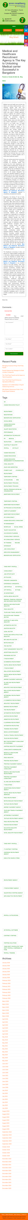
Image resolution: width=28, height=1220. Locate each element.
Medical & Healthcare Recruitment (11, 753)
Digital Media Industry (11, 596)
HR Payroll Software (11, 930)
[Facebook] (26, 27)
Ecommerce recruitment (12, 662)
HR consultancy (9, 517)
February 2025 (6, 995)
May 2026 (5, 1060)
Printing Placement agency (13, 764)
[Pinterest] (26, 41)
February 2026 (6, 998)
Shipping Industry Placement (13, 746)
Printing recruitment (11, 760)
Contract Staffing (10, 935)
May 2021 (5, 1046)
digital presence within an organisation (12, 490)
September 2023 (7, 1141)
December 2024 (6, 1185)
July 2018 (5, 1090)
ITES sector (8, 646)
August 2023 (5, 1123)
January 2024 (6, 971)
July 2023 (5, 1102)
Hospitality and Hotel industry (11, 621)
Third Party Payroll (10, 843)
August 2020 (5, 1117)
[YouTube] (26, 34)
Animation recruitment (11, 719)
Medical (11, 438)
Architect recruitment (11, 703)
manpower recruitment (12, 514)
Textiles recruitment (11, 804)
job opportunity (9, 574)
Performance (8, 432)
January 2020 (6, 965)
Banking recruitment (11, 706)
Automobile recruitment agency (12, 696)
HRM (17, 480)
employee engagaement (12, 552)
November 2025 (6, 1170)
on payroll (18, 587)
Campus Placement (10, 511)
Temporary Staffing (10, 501)
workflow (7, 527)
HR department (9, 593)
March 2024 (5, 1010)
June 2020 (5, 1072)
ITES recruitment (9, 710)
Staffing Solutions (10, 943)
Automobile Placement (11, 815)
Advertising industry (11, 652)
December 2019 (6, 1176)
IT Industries (8, 785)
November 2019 (6, 1161)
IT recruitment (9, 668)
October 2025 (6, 1155)
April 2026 (5, 1034)
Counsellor (20, 470)
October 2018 (6, 1147)
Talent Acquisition (10, 530)
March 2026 (5, 1016)
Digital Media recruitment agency (12, 675)
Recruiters (7, 442)
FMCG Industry (9, 757)
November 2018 (6, 1158)
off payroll (8, 590)
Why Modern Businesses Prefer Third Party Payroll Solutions (12, 390)
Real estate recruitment (12, 671)
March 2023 (5, 1007)
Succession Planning (11, 533)
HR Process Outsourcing (12, 508)
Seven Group (15, 1216)
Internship (7, 546)
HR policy (15, 448)
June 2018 (5, 1066)
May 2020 (5, 1043)
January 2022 (6, 968)
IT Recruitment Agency (11, 888)
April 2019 (5, 1019)
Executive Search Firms (12, 858)
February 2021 (6, 986)
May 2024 (5, 1054)
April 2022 (5, 1025)
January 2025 (6, 974)
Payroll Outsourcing (11, 915)
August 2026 (5, 1129)
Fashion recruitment (11, 824)
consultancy (8, 571)
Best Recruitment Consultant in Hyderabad (14, 742)
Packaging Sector (10, 655)
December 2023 (6, 1182)
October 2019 (6, 1149)
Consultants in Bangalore (12, 749)
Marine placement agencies (13, 679)
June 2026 (5, 1087)
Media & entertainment (11, 732)
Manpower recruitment (12, 504)
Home (3, 1214)
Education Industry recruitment (10, 828)
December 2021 (6, 1179)
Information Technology (12, 435)
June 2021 (5, 1075)
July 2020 (5, 1093)
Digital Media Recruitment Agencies (12, 793)
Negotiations (8, 414)
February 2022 (6, 989)
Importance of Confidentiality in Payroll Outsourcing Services (13, 385)
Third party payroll (10, 566)
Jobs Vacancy (17, 1214)
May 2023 (5, 1051)
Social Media (8, 421)
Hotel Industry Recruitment (13, 833)
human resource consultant (13, 520)
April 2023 (5, 1028)
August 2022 (5, 1120)
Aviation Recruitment (11, 716)
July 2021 (5, 1096)
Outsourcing (8, 480)
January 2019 (6, 962)
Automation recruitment (12, 713)
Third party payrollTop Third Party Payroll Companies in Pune (13, 948)
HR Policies (7, 577)
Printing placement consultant (10, 777)
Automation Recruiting (11, 725)
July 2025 (5, 1105)
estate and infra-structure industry (13, 635)
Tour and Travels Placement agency (13, 811)
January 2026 (6, 977)
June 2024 (5, 1081)
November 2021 (6, 1164)
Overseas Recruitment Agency (11, 853)
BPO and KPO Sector (10, 639)
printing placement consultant (10, 767)
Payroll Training (9, 953)
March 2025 (5, 1013)
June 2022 (5, 1078)
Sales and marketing (11, 467)
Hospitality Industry (11, 445)
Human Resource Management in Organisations (14, 460)
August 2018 (5, 1111)
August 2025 (5, 1126)
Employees (18, 442)
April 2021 (5, 1022)
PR (4, 438)
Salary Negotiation (10, 429)
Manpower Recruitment (12, 494)
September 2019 (7, 1135)
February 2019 (6, 980)
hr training (7, 542)
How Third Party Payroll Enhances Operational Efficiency (11, 380)
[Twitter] (26, 30)
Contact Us (23, 1214)
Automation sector (10, 625)
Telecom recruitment (11, 738)
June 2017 (5, 1063)
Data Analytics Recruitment (13, 896)
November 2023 (6, 1167)
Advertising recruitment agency (12, 788)
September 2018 (7, 1132)
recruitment (8, 473)
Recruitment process (11, 483)
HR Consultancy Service (12, 539)
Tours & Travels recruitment (13, 735)
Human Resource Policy (12, 405)
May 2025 (5, 1057)
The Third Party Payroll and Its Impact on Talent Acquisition (13, 376)
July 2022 (5, 1099)
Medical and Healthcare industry (12, 605)
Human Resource (9, 453)
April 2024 (5, 1031)
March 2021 (5, 1004)
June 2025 (5, 1084)
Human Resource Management (9, 425)
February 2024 (6, 992)
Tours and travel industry (13, 612)
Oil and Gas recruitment (12, 781)
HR (5, 402)
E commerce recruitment (12, 700)
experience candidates (11, 583)
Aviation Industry (9, 628)
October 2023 (6, 1152)
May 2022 (5, 1049)
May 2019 (5, 1040)
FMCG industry (9, 609)
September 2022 (7, 1138)
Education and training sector (11, 616)
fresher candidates (10, 580)
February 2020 (6, 983)
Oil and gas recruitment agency (12, 683)
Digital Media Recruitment (12, 665)
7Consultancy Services (11, 536)
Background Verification (12, 418)
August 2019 (5, 1114)
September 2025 (7, 1144)
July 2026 (5, 1108)
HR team (17, 590)
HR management (9, 523)
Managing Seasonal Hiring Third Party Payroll (12, 366)
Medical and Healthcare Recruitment (12, 772)
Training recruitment (11, 729)
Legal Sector (8, 631)
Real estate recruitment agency (12, 691)
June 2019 (5, 1069)
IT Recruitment (9, 658)
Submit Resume (9, 1214)
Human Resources (10, 456)
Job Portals (8, 587)
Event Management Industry (13, 649)
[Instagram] (26, 44)
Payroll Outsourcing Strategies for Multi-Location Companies (13, 371)
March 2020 (5, 1001)
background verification (12, 555)
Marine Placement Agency (12, 807)
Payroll (6, 448)
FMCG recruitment (10, 797)
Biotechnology (9, 642)
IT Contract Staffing (11, 849)
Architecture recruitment (13, 687)
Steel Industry (9, 464)
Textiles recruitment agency (13, 818)
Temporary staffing (10, 476)
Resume (17, 542)
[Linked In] (26, 37)
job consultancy (9, 549)
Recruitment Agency (11, 880)
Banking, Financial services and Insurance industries (13, 600)
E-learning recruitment (12, 722)
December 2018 (6, 1173)
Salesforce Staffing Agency (13, 893)
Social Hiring (18, 527)
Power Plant (8, 470)
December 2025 (6, 1188)
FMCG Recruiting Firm (11, 821)
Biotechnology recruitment (13, 801)
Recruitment (8, 411)
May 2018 (5, 1037)
